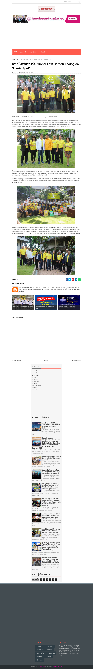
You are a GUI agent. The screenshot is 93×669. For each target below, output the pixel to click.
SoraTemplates (41, 666)
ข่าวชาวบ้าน (32, 52)
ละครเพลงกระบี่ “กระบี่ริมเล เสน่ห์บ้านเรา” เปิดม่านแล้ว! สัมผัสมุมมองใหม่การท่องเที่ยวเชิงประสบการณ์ (51, 516)
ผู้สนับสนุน (40, 660)
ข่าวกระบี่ (34, 371)
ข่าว (32, 72)
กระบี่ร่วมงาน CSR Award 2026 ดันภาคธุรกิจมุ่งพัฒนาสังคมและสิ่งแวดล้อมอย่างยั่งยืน (51, 425)
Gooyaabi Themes (57, 666)
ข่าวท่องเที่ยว (35, 381)
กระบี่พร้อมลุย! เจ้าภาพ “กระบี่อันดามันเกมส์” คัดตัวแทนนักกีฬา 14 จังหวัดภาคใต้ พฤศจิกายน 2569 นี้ (50, 560)
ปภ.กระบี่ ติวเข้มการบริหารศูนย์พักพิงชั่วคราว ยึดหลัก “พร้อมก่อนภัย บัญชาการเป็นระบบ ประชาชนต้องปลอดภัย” (51, 502)
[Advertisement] (46, 36)
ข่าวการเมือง (35, 375)
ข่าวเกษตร (34, 390)
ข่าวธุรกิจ (34, 383)
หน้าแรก (15, 1)
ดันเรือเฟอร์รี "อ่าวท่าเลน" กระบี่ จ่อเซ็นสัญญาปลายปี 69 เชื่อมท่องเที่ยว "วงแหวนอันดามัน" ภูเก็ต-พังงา (50, 486)
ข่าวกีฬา (34, 377)
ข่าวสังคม (34, 387)
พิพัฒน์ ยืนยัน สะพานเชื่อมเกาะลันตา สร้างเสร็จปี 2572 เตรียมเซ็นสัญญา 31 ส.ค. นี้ (51, 471)
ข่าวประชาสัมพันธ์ (36, 385)
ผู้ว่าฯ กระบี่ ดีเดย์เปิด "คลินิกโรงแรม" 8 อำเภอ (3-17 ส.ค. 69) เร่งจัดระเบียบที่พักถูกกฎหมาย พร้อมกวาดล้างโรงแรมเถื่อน (51, 545)
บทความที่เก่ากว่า (76, 360)
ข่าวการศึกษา (35, 373)
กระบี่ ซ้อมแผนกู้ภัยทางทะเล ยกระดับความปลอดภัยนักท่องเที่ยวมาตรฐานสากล (51, 530)
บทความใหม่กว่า (16, 360)
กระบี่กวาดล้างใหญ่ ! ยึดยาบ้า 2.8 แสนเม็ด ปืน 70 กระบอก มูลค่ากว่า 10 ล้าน (51, 458)
